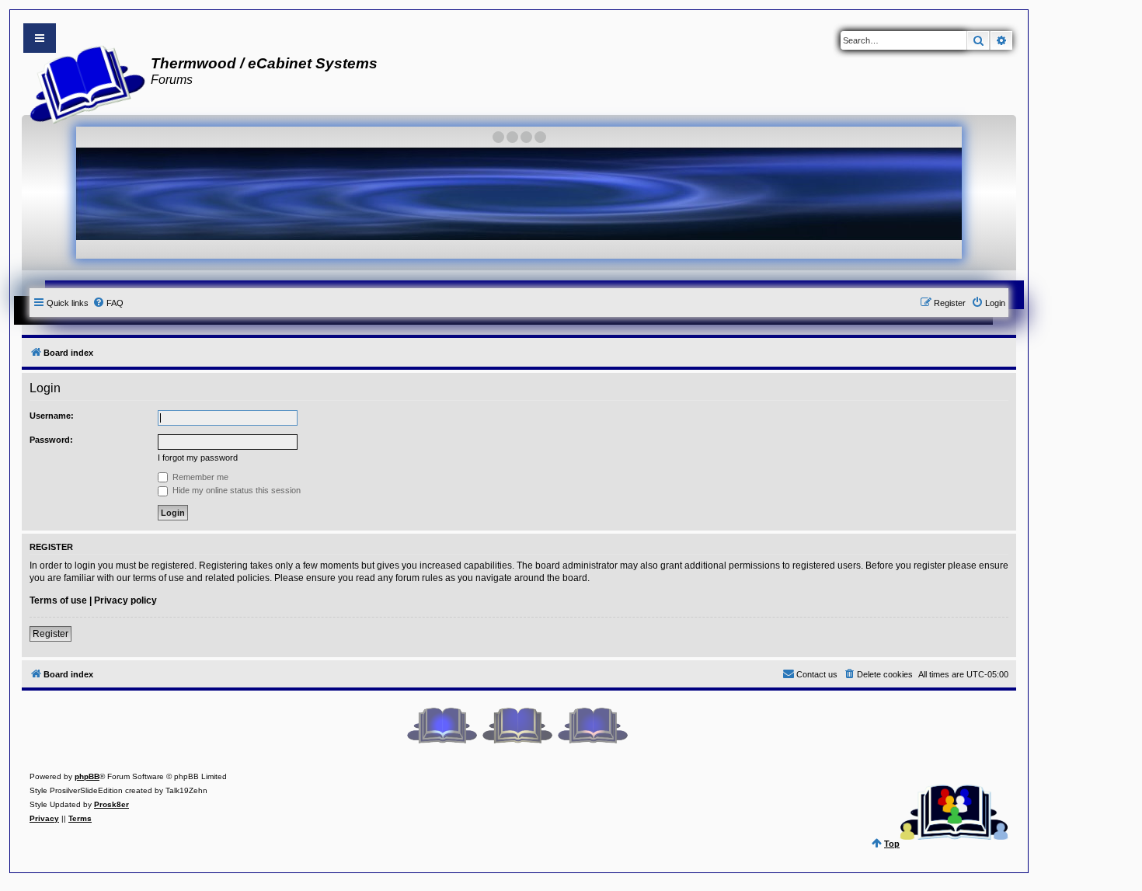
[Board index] (83, 82)
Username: (52, 415)
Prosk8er (111, 804)
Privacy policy (125, 600)
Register (50, 633)
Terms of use (58, 600)
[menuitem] (108, 303)
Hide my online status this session (235, 490)
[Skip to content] (39, 38)
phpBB (87, 776)
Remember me (199, 477)
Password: (51, 439)
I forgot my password (198, 457)
